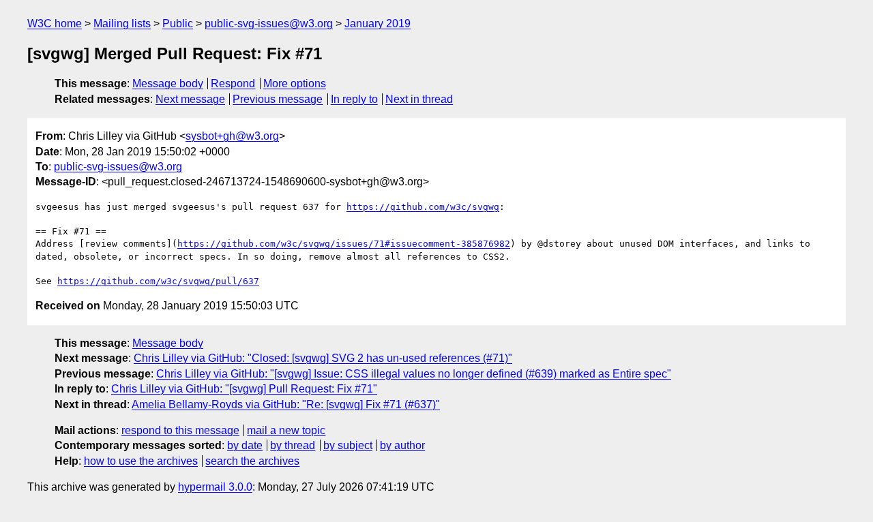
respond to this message (180, 430)
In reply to (354, 99)
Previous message (278, 99)
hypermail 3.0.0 (215, 487)
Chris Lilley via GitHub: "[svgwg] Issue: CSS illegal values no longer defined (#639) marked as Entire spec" (413, 374)
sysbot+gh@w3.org (232, 136)
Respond (233, 83)
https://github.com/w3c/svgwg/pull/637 (158, 281)
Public (177, 23)
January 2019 (377, 23)
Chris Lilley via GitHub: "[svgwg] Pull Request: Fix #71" (244, 389)
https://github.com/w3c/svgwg (422, 207)
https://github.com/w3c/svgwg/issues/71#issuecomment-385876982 (343, 244)
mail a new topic (286, 430)
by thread (292, 445)
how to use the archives (141, 461)
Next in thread (419, 99)
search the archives (252, 461)
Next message (190, 99)
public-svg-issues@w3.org (269, 23)
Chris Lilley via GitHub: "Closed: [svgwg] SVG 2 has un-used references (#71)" (323, 358)
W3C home (54, 23)
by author (402, 445)
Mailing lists (122, 23)
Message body (167, 83)
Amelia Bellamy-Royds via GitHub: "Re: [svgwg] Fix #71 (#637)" (286, 404)
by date (245, 445)
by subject (347, 445)
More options (294, 83)
